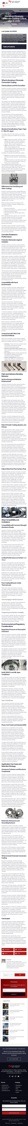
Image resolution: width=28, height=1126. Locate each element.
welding (20, 866)
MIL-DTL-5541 (11, 60)
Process (14, 13)
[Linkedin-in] (12, 1076)
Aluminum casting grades (7, 562)
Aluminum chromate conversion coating (11, 51)
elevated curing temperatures (18, 602)
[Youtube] (18, 1076)
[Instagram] (15, 1076)
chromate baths (14, 574)
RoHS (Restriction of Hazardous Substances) (12, 640)
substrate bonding (10, 445)
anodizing (18, 869)
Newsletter (14, 1098)
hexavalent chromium (15, 681)
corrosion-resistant (12, 91)
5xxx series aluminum (7, 544)
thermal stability (9, 592)
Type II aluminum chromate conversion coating (12, 703)
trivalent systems (10, 716)
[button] (3, 6)
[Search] (20, 974)
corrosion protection (6, 833)
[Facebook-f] (9, 1076)
